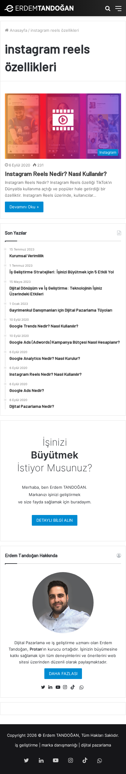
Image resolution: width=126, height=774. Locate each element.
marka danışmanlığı (59, 745)
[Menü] (118, 10)
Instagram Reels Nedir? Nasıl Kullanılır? (56, 173)
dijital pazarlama (96, 745)
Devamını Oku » (24, 206)
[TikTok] (74, 687)
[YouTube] (59, 687)
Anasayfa (18, 30)
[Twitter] (44, 687)
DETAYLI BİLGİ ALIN (54, 520)
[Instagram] (66, 687)
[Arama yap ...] (108, 10)
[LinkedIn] (52, 687)
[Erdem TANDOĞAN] (39, 8)
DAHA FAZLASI (63, 673)
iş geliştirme (26, 745)
